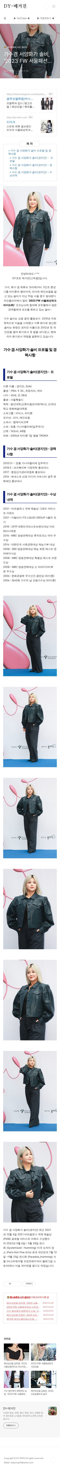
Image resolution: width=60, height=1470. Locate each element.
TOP (53, 1459)
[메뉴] (53, 6)
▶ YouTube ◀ (21, 18)
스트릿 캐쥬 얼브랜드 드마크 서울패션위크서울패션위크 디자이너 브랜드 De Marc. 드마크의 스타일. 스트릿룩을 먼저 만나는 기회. (20, 128)
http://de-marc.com (17, 117)
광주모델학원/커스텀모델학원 (20, 99)
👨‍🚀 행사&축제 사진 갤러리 (18, 1297)
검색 (46, 6)
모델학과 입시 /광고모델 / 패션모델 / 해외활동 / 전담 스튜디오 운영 (20, 105)
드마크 (11, 122)
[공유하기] (14, 1283)
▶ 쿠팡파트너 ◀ (45, 18)
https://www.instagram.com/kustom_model (27, 94)
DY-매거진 (15, 6)
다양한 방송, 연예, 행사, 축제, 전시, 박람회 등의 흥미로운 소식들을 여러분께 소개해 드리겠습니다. (23, 1416)
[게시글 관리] (18, 1283)
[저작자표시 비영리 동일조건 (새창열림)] (39, 1283)
